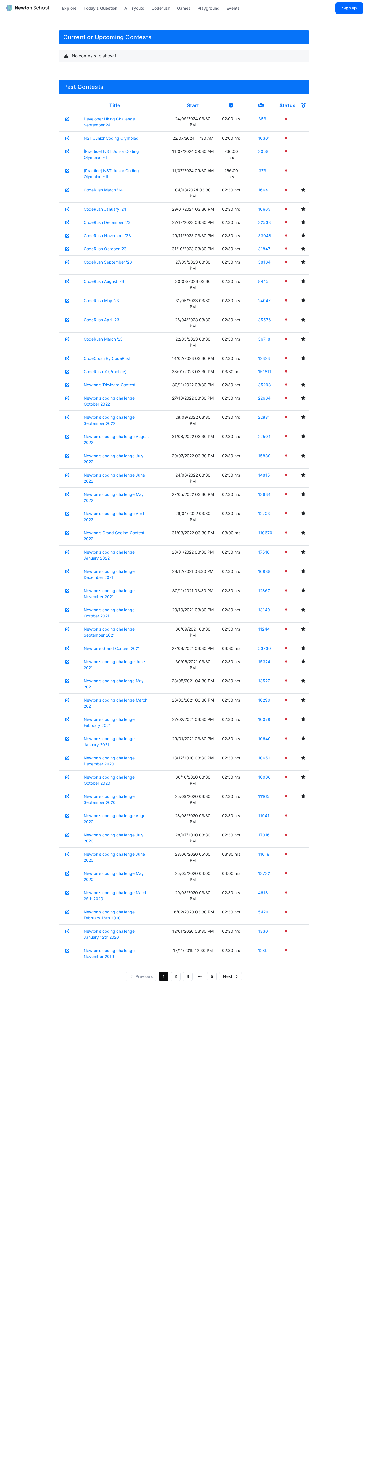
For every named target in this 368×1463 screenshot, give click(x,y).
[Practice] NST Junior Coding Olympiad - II (111, 173)
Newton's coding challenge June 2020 (114, 857)
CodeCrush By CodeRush (107, 358)
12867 (264, 590)
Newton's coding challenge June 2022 (114, 478)
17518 (264, 552)
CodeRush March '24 (103, 189)
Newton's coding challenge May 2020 (114, 876)
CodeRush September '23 (108, 262)
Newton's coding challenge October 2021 (109, 612)
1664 (263, 189)
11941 (263, 815)
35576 (264, 319)
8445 (263, 281)
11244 (264, 629)
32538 (264, 222)
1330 (263, 931)
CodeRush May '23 (101, 300)
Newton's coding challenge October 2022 (109, 400)
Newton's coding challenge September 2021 (109, 632)
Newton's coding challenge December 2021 (109, 574)
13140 (264, 609)
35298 (264, 384)
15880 (264, 455)
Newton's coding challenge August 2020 (116, 818)
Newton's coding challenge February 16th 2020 (109, 914)
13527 (264, 680)
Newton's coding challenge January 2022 (109, 555)
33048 (264, 235)
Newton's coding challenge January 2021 (109, 741)
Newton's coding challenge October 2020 (109, 780)
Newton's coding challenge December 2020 (109, 760)
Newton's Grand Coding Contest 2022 (114, 535)
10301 (264, 138)
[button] (200, 976)
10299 (264, 700)
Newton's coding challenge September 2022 (109, 420)
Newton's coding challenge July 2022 (113, 458)
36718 (264, 339)
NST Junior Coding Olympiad (111, 138)
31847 (264, 248)
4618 (263, 892)
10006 (264, 777)
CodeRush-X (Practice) (105, 371)
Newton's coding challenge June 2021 (114, 664)
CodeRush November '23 (107, 235)
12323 (264, 358)
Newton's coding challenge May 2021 (114, 683)
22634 (264, 397)
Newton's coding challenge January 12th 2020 (109, 934)
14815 (264, 475)
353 (262, 118)
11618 (263, 854)
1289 (263, 950)
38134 (264, 262)
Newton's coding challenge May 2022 (114, 497)
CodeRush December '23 (107, 222)
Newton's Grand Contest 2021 (112, 648)
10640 (264, 738)
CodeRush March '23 (103, 339)
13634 (264, 494)
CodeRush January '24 (105, 209)
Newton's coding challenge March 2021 (115, 703)
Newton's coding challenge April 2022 (114, 516)
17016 (264, 834)
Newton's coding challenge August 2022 (116, 439)
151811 (264, 371)
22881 (264, 417)
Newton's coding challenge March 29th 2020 (115, 895)
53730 (264, 648)
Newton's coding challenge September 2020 (109, 799)
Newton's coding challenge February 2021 (109, 722)
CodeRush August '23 (104, 281)
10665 (264, 209)
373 (262, 170)
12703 (264, 513)
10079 (264, 719)
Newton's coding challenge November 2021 (109, 593)
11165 (263, 796)
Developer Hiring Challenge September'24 (109, 121)
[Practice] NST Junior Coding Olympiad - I (111, 154)
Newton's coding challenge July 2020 (113, 837)
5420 (263, 911)
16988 (264, 571)
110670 (264, 532)
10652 (264, 757)
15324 (264, 661)
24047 (264, 300)
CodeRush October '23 (105, 248)
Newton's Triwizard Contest (109, 384)
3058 (263, 151)
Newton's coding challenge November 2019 (109, 953)
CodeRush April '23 (101, 319)
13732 (264, 873)
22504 (264, 436)
